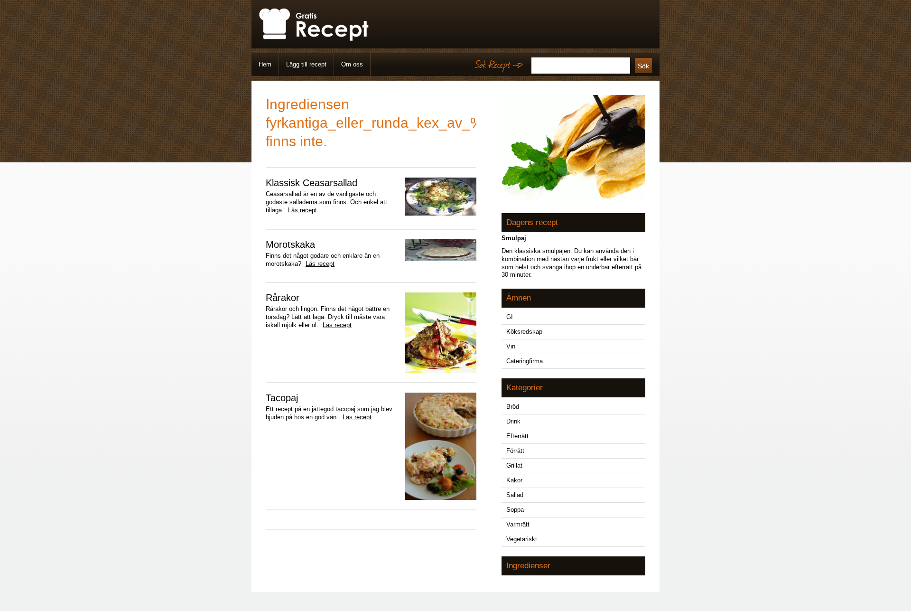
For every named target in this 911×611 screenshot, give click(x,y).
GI (509, 316)
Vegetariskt (521, 539)
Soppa (515, 509)
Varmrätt (518, 524)
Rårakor (282, 297)
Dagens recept (532, 222)
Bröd (512, 406)
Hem (265, 64)
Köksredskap (524, 331)
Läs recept (302, 210)
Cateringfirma (524, 361)
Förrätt (515, 450)
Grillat (514, 465)
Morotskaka (290, 244)
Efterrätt (517, 436)
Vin (510, 346)
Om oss (352, 64)
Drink (513, 421)
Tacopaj (282, 398)
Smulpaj (514, 238)
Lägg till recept (306, 64)
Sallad (514, 494)
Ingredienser (528, 565)
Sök (643, 66)
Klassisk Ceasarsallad (311, 183)
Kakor (514, 480)
